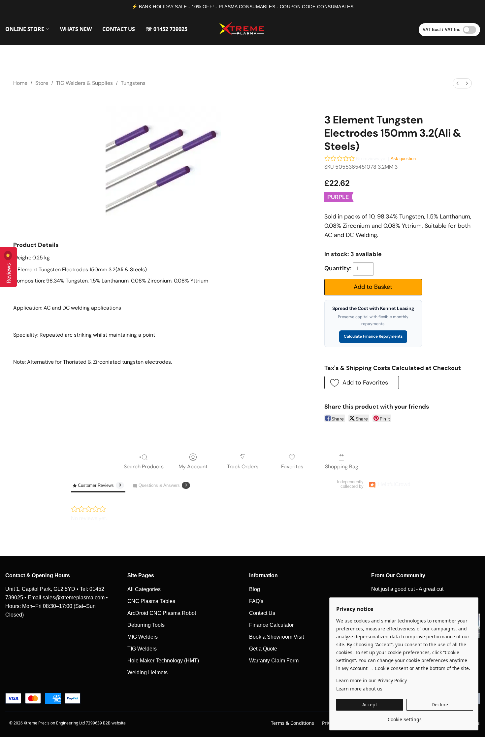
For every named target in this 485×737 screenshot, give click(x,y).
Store (41, 83)
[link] (404, 717)
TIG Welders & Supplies (84, 83)
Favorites (292, 466)
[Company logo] (242, 29)
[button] (361, 382)
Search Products (144, 466)
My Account (193, 466)
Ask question (403, 158)
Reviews (8, 271)
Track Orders (242, 466)
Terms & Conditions (292, 723)
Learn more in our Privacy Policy (371, 680)
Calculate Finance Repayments (373, 336)
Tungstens (133, 83)
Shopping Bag (341, 466)
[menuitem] (457, 83)
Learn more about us (359, 689)
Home (20, 83)
